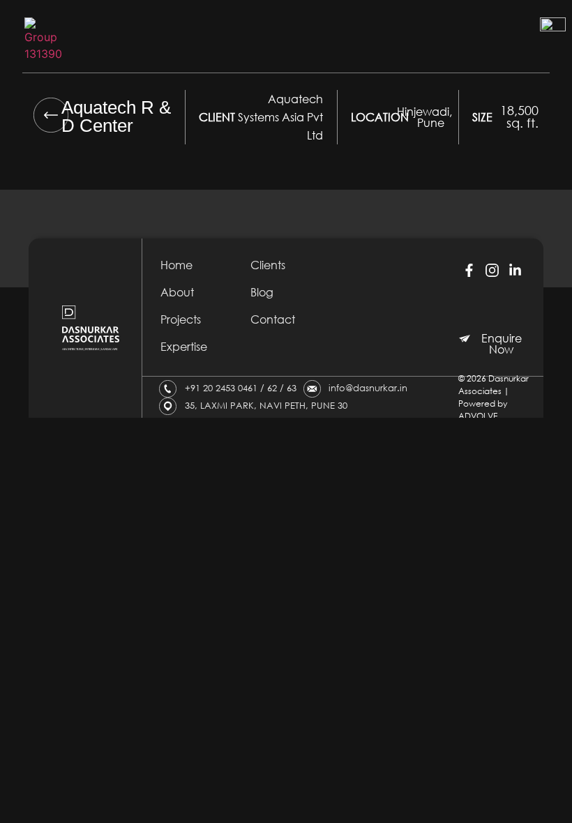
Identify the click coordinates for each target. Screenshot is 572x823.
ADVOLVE (477, 416)
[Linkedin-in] (515, 270)
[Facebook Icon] (469, 270)
